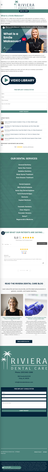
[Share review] (43, 263)
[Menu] (1, 4)
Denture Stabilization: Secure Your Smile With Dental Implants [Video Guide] (23, 138)
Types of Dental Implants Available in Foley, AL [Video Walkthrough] (21, 122)
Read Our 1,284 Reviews (28, 146)
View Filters (7, 244)
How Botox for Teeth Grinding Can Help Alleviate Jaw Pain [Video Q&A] (22, 126)
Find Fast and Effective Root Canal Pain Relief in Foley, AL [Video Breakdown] (23, 130)
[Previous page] (18, 270)
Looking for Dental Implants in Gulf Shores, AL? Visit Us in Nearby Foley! (22, 134)
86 (27, 270)
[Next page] (30, 270)
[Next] (45, 315)
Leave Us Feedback (42, 243)
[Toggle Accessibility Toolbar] (3, 233)
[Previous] (2, 315)
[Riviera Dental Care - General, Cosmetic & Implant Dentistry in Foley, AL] (24, 4)
